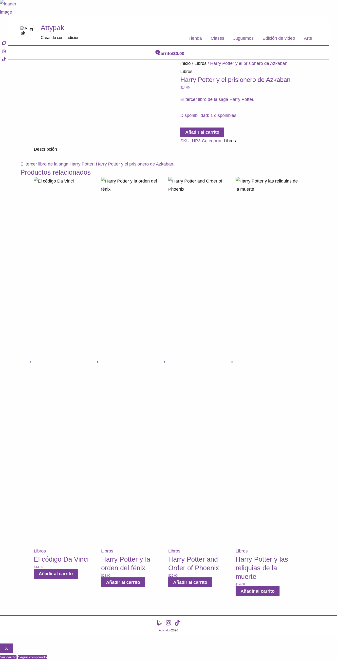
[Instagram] (168, 623)
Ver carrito (8, 657)
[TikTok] (177, 623)
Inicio (185, 63)
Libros (200, 63)
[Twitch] (160, 623)
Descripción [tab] (45, 149)
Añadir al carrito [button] (56, 573)
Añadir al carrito (202, 132)
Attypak (52, 28)
